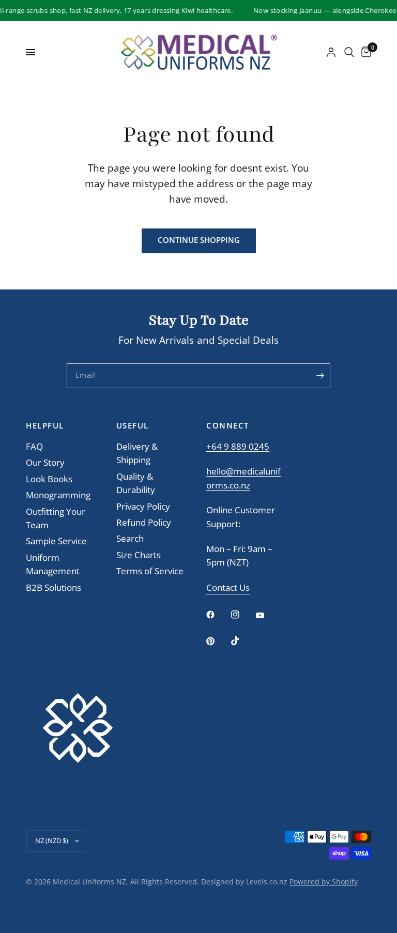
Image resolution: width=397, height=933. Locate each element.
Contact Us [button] (228, 588)
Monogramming (58, 495)
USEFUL (132, 426)
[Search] (349, 52)
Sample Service (56, 541)
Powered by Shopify (323, 881)
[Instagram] (242, 614)
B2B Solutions (53, 587)
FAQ (34, 446)
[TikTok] (242, 641)
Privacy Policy (143, 506)
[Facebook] (217, 614)
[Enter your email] (320, 375)
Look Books (49, 479)
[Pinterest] (217, 641)
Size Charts (138, 555)
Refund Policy (143, 522)
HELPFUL (45, 426)
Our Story (45, 462)
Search (130, 538)
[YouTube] (267, 615)
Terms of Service (150, 571)
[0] (364, 52)
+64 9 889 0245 (237, 446)
